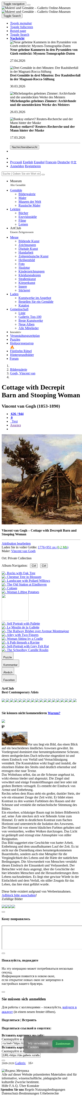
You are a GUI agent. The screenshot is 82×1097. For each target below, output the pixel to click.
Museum (18, 183)
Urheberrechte (49, 1093)
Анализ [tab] (15, 425)
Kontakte (33, 1086)
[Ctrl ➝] (21, 623)
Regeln (30, 1089)
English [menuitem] (28, 162)
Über (23, 1086)
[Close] (43, 174)
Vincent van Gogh (23, 551)
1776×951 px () (53, 547)
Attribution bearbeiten (16, 543)
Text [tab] (14, 421)
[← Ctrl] (20, 592)
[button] (21, 23)
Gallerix (20, 1063)
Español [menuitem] (39, 162)
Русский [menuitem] (16, 162)
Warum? (54, 713)
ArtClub (22, 230)
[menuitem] (74, 162)
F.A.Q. (14, 1086)
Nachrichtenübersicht (24, 147)
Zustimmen (63, 1043)
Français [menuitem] (51, 162)
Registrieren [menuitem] (33, 166)
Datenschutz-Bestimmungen (21, 1093)
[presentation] (45, 429)
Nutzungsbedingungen (50, 1089)
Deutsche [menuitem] (63, 162)
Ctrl (34, 565)
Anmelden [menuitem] (17, 166)
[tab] (17, 414)
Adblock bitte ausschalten (19, 895)
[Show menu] (28, 4)
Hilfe (5, 1086)
